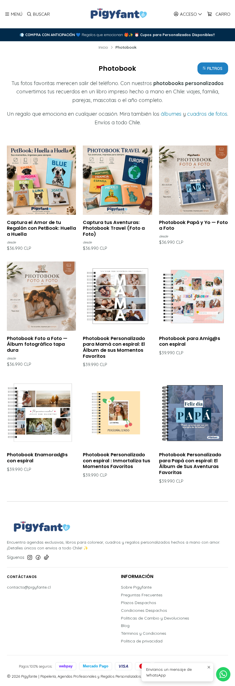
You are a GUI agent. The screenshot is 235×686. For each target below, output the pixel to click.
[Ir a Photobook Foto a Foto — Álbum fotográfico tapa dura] (41, 296)
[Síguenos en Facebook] (38, 557)
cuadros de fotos (207, 114)
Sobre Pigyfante (136, 587)
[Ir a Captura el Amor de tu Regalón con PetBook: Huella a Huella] (41, 180)
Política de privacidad (141, 641)
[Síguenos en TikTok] (46, 557)
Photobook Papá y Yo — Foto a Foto (193, 225)
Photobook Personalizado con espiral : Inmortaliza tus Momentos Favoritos (116, 461)
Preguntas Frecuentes (141, 594)
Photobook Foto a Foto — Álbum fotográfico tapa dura (37, 344)
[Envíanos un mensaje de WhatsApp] (223, 674)
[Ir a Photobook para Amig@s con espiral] (193, 296)
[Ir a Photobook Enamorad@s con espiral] (41, 412)
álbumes (171, 114)
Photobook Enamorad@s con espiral (37, 458)
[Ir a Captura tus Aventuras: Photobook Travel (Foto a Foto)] (117, 180)
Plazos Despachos (138, 602)
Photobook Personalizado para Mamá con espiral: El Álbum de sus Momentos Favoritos (114, 347)
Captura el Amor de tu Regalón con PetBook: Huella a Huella (41, 228)
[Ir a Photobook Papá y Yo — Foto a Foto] (193, 180)
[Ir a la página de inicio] (117, 14)
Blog (125, 625)
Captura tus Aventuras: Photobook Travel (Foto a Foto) (114, 228)
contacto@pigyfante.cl (29, 587)
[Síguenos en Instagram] (30, 557)
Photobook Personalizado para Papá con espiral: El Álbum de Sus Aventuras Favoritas (190, 464)
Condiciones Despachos (144, 610)
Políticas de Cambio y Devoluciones (155, 618)
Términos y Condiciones (143, 633)
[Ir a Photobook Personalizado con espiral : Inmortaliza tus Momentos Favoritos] (117, 412)
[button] (212, 68)
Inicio (103, 47)
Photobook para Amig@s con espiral (189, 341)
